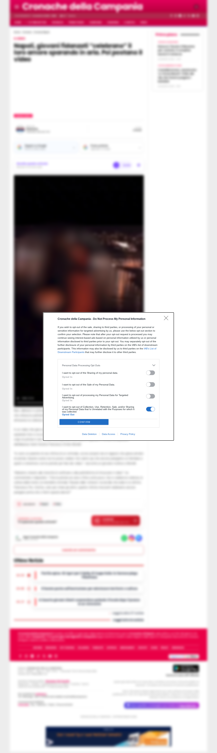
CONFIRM (84, 422)
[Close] (167, 319)
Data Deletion (89, 434)
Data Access (108, 434)
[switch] (150, 372)
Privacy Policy (127, 434)
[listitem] (108, 365)
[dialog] (108, 376)
